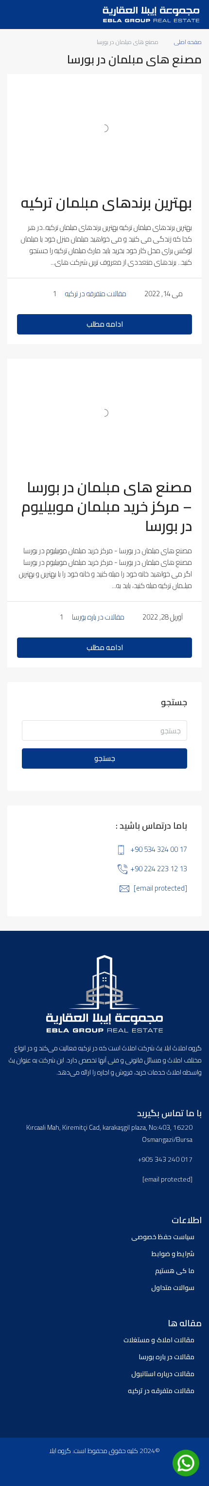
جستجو (104, 758)
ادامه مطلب (105, 324)
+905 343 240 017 (165, 1159)
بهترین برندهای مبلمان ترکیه (106, 202)
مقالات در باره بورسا (98, 617)
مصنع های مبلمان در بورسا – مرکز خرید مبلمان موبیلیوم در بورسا (106, 506)
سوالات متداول (172, 1287)
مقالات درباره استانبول (162, 1373)
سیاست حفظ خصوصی (162, 1236)
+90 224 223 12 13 (158, 869)
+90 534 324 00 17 (158, 849)
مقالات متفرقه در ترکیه (95, 294)
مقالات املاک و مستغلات (158, 1340)
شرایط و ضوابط (173, 1253)
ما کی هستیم (174, 1270)
